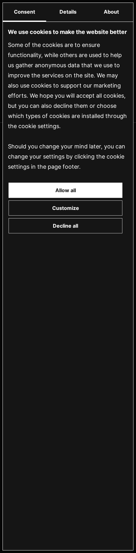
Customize (65, 208)
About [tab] (111, 12)
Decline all (65, 226)
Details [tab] (68, 12)
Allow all (65, 190)
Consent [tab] (24, 12)
